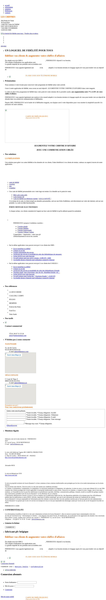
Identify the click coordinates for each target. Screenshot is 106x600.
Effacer (9, 425)
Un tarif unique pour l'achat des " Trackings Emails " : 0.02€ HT (34, 276)
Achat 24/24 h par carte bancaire (23, 256)
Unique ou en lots (19, 250)
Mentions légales (21, 566)
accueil (7, 5)
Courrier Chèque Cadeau (25, 232)
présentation (9, 7)
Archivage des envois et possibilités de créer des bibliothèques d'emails (36, 270)
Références (8, 11)
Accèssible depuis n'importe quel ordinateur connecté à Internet (33, 260)
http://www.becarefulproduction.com (15, 457)
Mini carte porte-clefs (20, 195)
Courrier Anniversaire (24, 230)
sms (10, 186)
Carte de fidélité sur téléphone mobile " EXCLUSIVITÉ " (32, 199)
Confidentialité (37, 566)
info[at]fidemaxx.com (21, 351)
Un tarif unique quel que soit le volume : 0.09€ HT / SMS (32, 258)
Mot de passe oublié (7, 597)
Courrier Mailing (22, 228)
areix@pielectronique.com (17, 335)
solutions (8, 9)
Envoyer (14, 425)
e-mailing (12, 188)
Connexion (8, 590)
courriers (12, 184)
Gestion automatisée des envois (23, 252)
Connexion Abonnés (7, 563)
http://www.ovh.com (11, 475)
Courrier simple (22, 226)
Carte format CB (18, 197)
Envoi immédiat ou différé (21, 249)
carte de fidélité (14, 182)
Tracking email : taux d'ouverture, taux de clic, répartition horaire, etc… (36, 272)
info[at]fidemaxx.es (20, 383)
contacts (7, 13)
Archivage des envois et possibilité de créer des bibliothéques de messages (37, 254)
